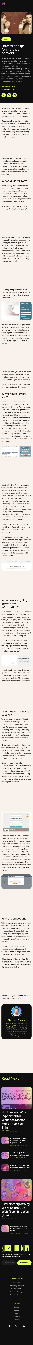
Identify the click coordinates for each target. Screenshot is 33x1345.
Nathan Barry (16, 1020)
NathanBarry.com (16, 1036)
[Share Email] (14, 95)
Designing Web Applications (15, 1026)
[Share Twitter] (9, 95)
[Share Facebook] (3, 95)
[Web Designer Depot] (3, 4)
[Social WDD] (9, 1326)
